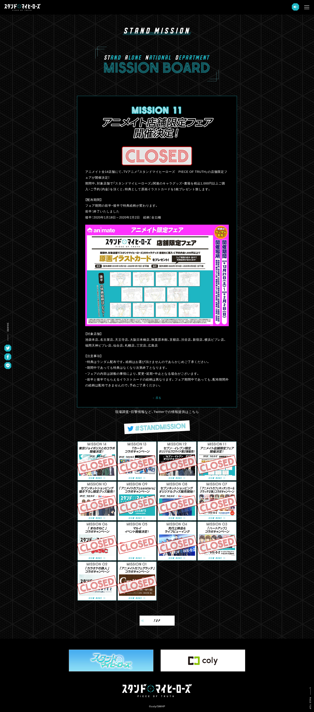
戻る (158, 397)
